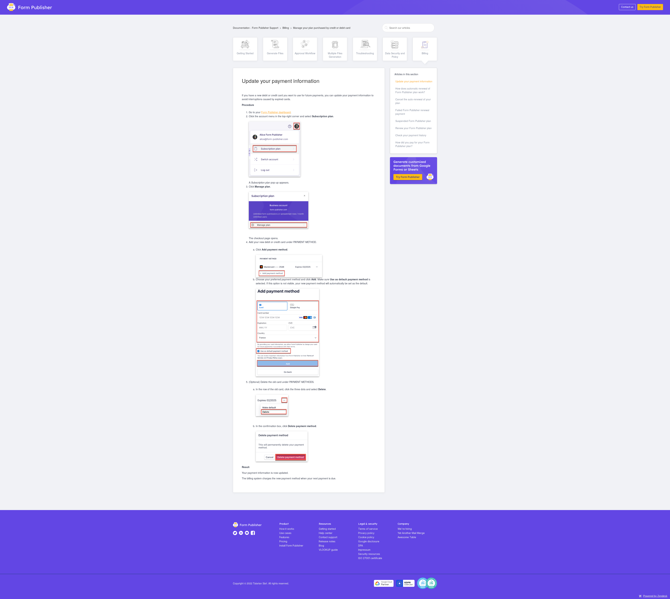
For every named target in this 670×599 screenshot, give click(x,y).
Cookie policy (366, 537)
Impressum (364, 549)
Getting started (327, 528)
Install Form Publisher (291, 545)
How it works (286, 528)
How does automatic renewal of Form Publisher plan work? (412, 90)
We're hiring (405, 528)
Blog (321, 545)
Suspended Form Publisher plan (413, 121)
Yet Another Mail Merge (411, 532)
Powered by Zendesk (655, 595)
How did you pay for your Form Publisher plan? (412, 144)
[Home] (27, 6)
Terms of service (368, 528)
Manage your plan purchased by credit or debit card (321, 27)
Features (284, 537)
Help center (325, 532)
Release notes (327, 541)
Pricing (283, 541)
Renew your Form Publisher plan (413, 128)
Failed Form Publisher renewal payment (412, 111)
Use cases (285, 532)
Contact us (627, 6)
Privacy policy (366, 532)
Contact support (328, 537)
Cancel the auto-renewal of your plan (413, 101)
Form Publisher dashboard (276, 112)
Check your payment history (410, 135)
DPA (360, 545)
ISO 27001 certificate (370, 558)
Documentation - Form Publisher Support (255, 27)
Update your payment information (413, 81)
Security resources (369, 553)
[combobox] (408, 27)
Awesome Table (407, 537)
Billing (285, 27)
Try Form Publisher (650, 6)
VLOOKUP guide (328, 549)
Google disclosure (368, 541)
